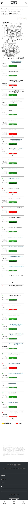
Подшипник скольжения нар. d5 (16, 256)
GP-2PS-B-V (14, 453)
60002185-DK (5, 453)
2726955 (14, 454)
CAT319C (18, 453)
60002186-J (22, 451)
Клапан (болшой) (12, 383)
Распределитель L (13, 159)
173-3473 (14, 448)
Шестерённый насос (13, 402)
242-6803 (10, 448)
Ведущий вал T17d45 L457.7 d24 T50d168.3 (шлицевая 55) (16, 334)
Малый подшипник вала (14, 353)
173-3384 (6, 451)
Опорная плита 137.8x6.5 (14, 178)
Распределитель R (13, 168)
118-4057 (20, 447)
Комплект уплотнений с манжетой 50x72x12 (16, 61)
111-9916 (18, 451)
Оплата (3, 475)
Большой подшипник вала (14, 363)
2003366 (22, 454)
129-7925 (16, 450)
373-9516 (6, 448)
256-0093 (10, 451)
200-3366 (18, 454)
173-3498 (16, 447)
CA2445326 (10, 454)
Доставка (3, 479)
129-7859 (12, 449)
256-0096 (14, 451)
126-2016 (8, 450)
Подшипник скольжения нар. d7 (16, 237)
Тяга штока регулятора (14, 314)
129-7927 (8, 449)
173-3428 (23, 449)
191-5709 (16, 449)
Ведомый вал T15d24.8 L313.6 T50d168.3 (16, 344)
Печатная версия (22, 19)
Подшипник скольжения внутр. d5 (16, 266)
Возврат (3, 483)
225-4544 (8, 447)
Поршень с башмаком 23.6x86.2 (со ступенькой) (16, 149)
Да (4, 455)
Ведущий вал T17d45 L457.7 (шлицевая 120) (16, 325)
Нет (3, 455)
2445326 (6, 454)
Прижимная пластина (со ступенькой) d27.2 (16, 139)
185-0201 (22, 448)
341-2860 (18, 448)
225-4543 (4, 447)
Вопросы (3, 486)
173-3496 (12, 447)
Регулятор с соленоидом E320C (16, 373)
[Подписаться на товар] (12, 88)
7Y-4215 (19, 449)
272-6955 (10, 453)
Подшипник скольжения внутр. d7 (16, 246)
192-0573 (4, 450)
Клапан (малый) (12, 392)
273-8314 (4, 449)
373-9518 (20, 450)
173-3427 (12, 450)
